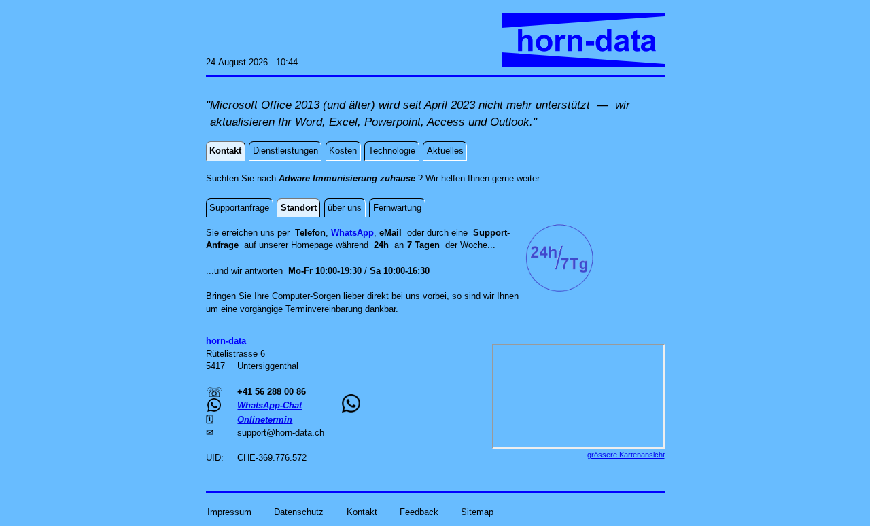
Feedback (419, 512)
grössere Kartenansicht (626, 455)
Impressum (229, 512)
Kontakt (362, 512)
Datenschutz (299, 512)
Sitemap (477, 512)
